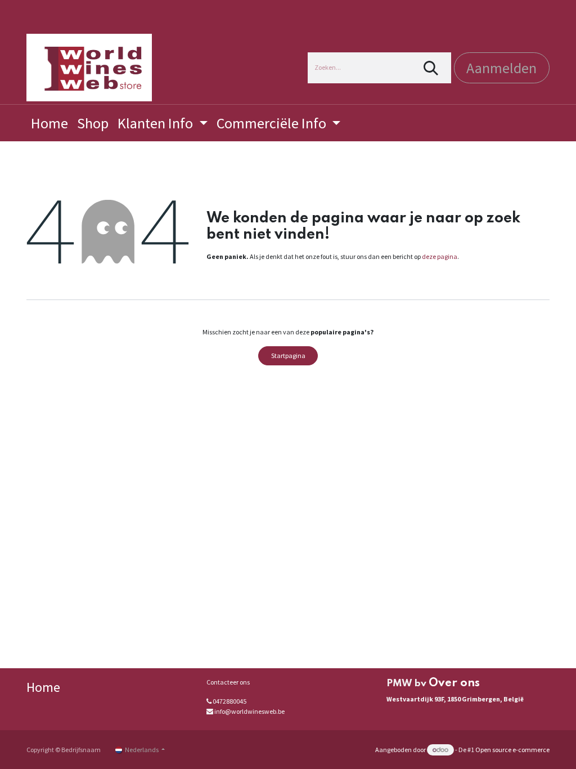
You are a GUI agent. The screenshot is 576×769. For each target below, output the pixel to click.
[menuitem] (49, 123)
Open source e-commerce (512, 749)
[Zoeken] (431, 67)
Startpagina (288, 355)
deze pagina (439, 256)
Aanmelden (501, 68)
